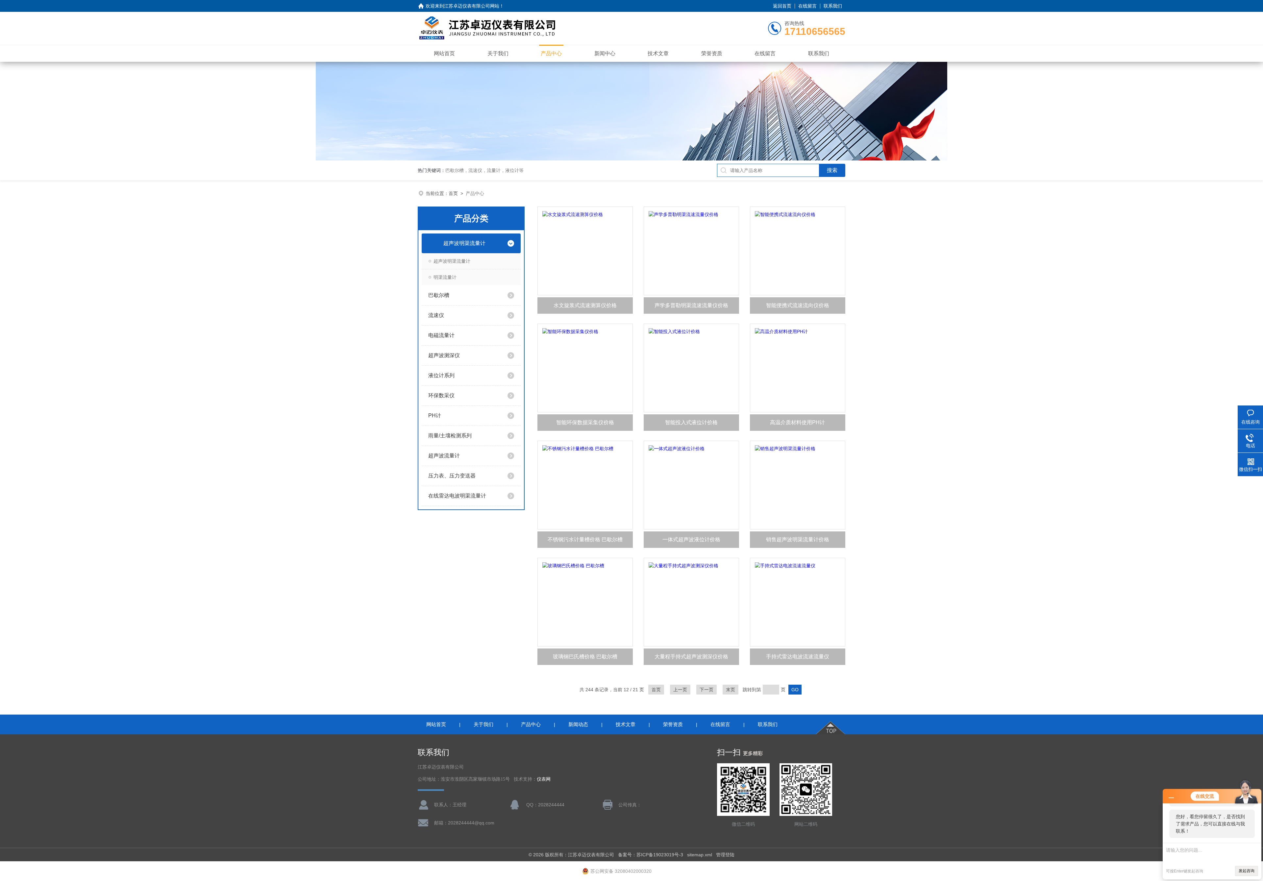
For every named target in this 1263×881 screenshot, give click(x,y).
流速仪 (436, 315)
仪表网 (544, 779)
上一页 (680, 689)
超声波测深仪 (444, 355)
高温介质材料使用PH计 (797, 422)
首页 (453, 193)
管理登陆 (725, 854)
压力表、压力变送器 (452, 475)
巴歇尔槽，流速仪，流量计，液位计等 (484, 170)
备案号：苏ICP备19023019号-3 (650, 854)
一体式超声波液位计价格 (691, 539)
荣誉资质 (711, 53)
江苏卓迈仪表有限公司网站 (471, 6)
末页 (730, 689)
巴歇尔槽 (438, 295)
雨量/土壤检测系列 (450, 435)
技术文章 (658, 53)
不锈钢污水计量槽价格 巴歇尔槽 (585, 539)
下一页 (706, 689)
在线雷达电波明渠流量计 (457, 496)
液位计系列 (441, 375)
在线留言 (807, 6)
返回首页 (782, 6)
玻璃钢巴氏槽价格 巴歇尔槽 (585, 656)
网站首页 (444, 53)
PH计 (434, 415)
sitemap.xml (699, 854)
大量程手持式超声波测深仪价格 (691, 656)
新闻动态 (578, 724)
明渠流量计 (445, 277)
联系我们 (833, 6)
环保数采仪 (441, 395)
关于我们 (497, 53)
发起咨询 (1246, 871)
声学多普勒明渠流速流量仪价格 (691, 305)
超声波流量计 (444, 455)
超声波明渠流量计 (464, 243)
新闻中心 (604, 53)
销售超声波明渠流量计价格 (797, 539)
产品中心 (551, 53)
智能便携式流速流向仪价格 (797, 305)
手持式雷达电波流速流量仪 (797, 656)
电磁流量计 (441, 335)
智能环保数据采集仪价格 (585, 422)
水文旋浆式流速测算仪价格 (585, 305)
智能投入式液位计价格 (691, 422)
